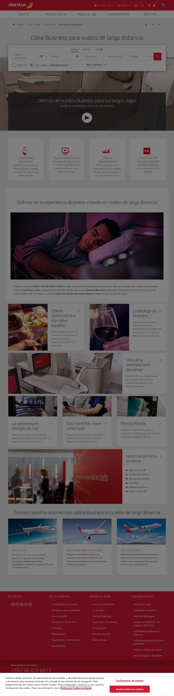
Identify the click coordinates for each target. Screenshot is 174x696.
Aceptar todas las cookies (129, 689)
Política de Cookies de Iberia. (76, 687)
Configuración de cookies (129, 680)
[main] (87, 684)
